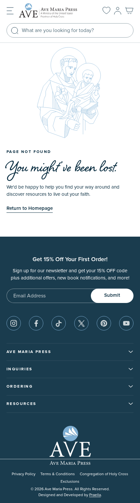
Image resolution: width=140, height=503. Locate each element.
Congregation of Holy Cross (104, 474)
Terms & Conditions (57, 474)
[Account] (117, 11)
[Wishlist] (106, 11)
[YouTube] (126, 323)
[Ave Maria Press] (53, 10)
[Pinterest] (104, 323)
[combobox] (70, 30)
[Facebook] (36, 323)
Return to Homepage (30, 208)
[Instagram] (14, 323)
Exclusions (70, 481)
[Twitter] (81, 323)
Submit (112, 295)
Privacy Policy (23, 474)
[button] (10, 10)
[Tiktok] (58, 323)
